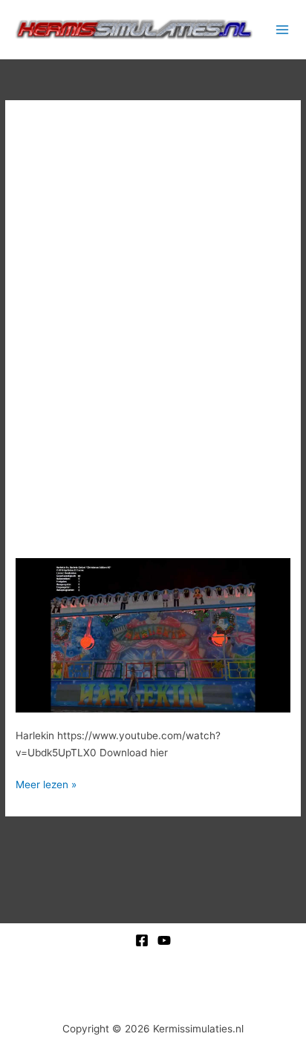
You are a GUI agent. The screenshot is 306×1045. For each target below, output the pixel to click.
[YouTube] (164, 940)
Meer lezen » (46, 783)
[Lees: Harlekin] (153, 635)
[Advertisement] (153, 291)
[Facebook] (142, 940)
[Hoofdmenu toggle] (282, 29)
